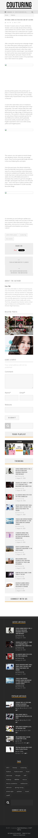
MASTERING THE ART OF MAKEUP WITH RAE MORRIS (20, 348)
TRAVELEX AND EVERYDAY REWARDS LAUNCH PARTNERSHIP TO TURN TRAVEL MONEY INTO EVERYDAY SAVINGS (24, 521)
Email (22, 392)
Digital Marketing (21, 828)
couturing (23, 235)
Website (8, 405)
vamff (8, 795)
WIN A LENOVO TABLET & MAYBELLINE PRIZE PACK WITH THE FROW (24, 716)
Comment (9, 371)
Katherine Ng (20, 476)
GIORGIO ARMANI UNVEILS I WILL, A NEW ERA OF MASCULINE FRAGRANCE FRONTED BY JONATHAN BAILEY (24, 471)
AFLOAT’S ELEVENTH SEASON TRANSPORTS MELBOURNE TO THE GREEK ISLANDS (24, 548)
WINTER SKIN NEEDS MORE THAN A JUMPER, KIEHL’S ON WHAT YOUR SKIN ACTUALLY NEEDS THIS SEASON (24, 507)
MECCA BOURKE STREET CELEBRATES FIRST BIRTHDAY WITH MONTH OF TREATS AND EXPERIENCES (23, 561)
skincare (9, 787)
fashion (8, 771)
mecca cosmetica (11, 783)
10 (28, 743)
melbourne (24, 783)
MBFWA (17, 779)
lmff (25, 775)
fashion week (18, 771)
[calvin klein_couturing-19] (19, 84)
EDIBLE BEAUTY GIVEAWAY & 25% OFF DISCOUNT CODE (23, 727)
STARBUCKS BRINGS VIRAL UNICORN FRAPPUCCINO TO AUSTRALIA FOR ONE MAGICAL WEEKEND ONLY (23, 535)
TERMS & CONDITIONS (19, 835)
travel (27, 791)
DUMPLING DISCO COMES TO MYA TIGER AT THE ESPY (23, 573)
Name (8, 392)
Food (27, 771)
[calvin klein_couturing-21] (19, 212)
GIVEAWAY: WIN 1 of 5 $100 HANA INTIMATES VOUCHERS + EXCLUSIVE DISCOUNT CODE (23, 704)
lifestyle (17, 775)
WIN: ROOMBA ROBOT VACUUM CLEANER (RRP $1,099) (23, 738)
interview (9, 775)
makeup (8, 779)
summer (19, 791)
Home (6, 15)
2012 (7, 767)
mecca (25, 779)
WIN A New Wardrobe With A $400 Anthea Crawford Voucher (24, 748)
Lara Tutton (20, 751)
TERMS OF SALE (26, 833)
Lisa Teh (9, 22)
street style (9, 791)
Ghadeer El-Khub (15, 332)
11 (17, 710)
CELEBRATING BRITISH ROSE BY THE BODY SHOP (20, 328)
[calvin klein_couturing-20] (19, 149)
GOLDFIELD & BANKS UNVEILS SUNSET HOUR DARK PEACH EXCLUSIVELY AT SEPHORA (22, 584)
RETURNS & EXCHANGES (14, 833)
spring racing (19, 787)
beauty (15, 767)
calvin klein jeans (11, 235)
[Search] (32, 12)
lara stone (9, 239)
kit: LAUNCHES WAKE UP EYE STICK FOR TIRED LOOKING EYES (24, 495)
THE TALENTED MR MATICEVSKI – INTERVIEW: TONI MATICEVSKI (19, 272)
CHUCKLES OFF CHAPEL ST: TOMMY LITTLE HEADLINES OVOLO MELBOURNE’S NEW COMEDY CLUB (24, 484)
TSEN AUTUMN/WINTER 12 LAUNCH (19, 262)
